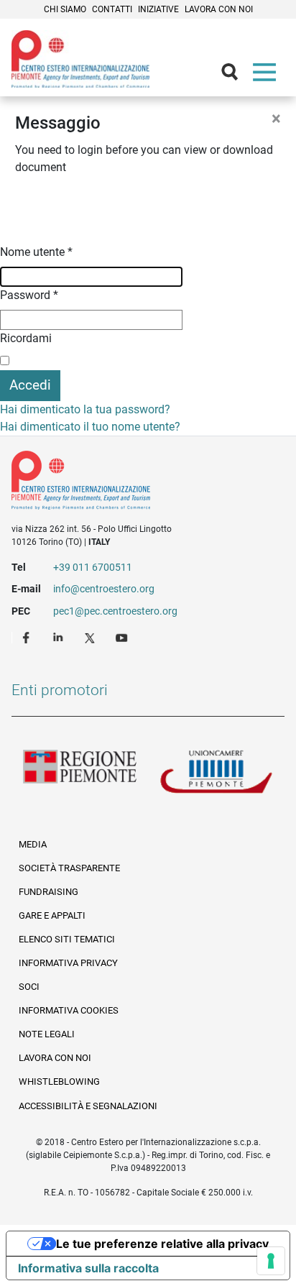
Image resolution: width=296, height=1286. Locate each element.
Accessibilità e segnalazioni (88, 1106)
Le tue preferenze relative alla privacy (162, 1243)
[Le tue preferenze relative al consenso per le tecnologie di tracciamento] (271, 1260)
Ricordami (26, 338)
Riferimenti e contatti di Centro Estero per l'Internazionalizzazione (134, 483)
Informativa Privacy (68, 962)
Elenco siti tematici (67, 939)
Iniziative (158, 9)
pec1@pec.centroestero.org (115, 611)
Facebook (28, 637)
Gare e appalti (52, 915)
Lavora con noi (219, 9)
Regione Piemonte (80, 773)
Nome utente (36, 252)
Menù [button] (267, 75)
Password (29, 295)
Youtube (122, 637)
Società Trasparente (69, 868)
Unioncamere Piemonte (216, 773)
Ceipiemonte (80, 59)
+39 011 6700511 (92, 567)
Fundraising (48, 891)
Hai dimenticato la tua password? (85, 409)
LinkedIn (59, 637)
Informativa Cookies (69, 1010)
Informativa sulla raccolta (88, 1268)
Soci (29, 986)
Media (33, 844)
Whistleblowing (59, 1081)
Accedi (30, 385)
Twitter (91, 637)
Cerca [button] (235, 75)
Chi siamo (65, 9)
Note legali (47, 1034)
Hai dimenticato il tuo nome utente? (90, 426)
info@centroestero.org (103, 588)
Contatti (112, 9)
